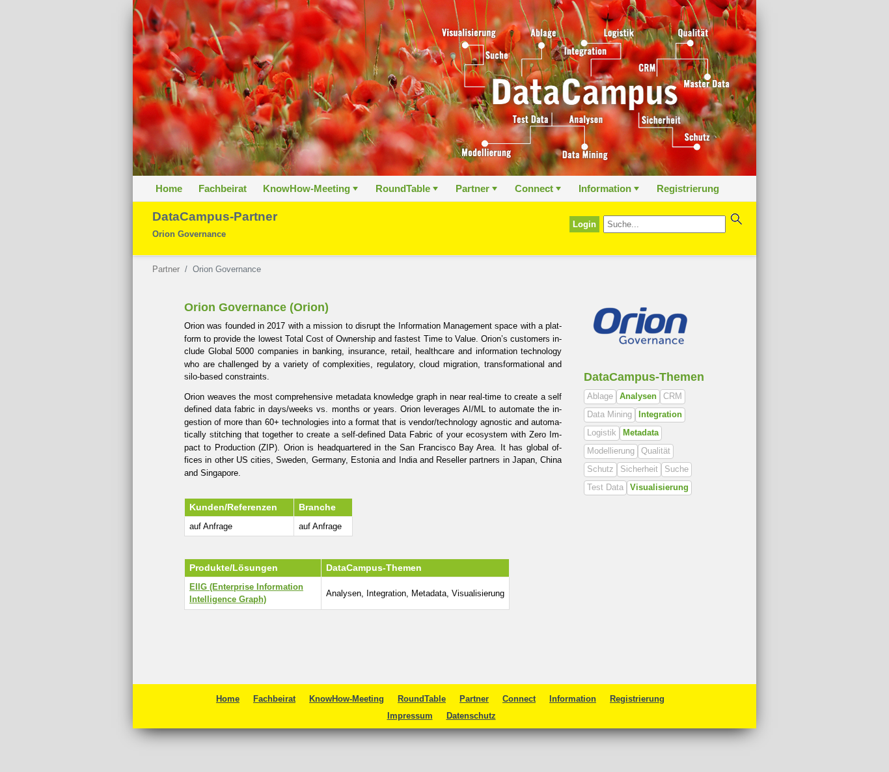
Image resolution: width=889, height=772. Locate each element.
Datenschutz (471, 716)
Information (610, 192)
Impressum (410, 716)
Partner (478, 192)
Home (169, 188)
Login (584, 224)
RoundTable (408, 192)
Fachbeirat (222, 188)
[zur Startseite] (444, 88)
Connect (539, 192)
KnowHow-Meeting (312, 192)
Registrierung (688, 188)
